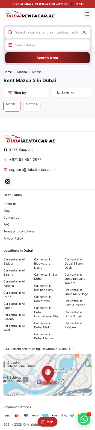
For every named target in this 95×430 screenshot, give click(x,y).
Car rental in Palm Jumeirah (75, 303)
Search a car (47, 58)
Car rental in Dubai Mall (43, 325)
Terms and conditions (18, 231)
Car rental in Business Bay (43, 288)
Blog (6, 210)
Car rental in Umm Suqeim (74, 314)
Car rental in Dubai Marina (43, 336)
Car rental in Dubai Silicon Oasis (74, 263)
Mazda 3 (12, 104)
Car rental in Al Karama (14, 283)
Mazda (22, 72)
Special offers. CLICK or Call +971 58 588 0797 (48, 4)
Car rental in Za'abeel (73, 325)
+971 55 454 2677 (25, 159)
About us (10, 204)
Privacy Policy (13, 238)
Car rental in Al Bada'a (14, 261)
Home (7, 72)
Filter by (19, 93)
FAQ (6, 224)
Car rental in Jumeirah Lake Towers (75, 279)
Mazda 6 (32, 104)
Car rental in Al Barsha (14, 272)
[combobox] (52, 32)
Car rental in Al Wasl (14, 328)
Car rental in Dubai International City (46, 312)
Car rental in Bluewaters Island (43, 263)
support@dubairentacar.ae (32, 169)
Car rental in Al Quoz (14, 295)
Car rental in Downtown (43, 299)
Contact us (11, 217)
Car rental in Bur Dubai (45, 276)
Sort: (65, 93)
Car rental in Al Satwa (14, 306)
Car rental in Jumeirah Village (76, 292)
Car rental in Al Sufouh (14, 317)
